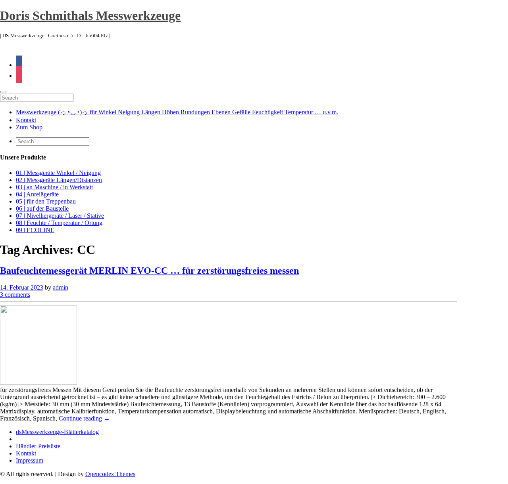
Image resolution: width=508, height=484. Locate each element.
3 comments (15, 294)
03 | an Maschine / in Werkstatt (54, 187)
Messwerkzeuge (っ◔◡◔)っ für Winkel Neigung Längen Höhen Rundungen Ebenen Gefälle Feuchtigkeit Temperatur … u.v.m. (177, 112)
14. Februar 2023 (21, 287)
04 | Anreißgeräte (37, 194)
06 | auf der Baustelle (42, 208)
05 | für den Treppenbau (46, 201)
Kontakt (26, 120)
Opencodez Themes (110, 474)
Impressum (29, 460)
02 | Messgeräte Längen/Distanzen (59, 180)
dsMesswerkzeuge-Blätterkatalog (57, 431)
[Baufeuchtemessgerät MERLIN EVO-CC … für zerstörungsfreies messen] (38, 382)
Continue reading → (84, 418)
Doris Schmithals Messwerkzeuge (90, 15)
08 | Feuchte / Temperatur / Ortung (59, 222)
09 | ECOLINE (35, 230)
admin (60, 287)
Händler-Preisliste (38, 446)
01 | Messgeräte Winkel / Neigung (58, 172)
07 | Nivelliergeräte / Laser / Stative (60, 215)
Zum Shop (29, 127)
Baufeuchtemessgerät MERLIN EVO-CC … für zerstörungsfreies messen (149, 270)
